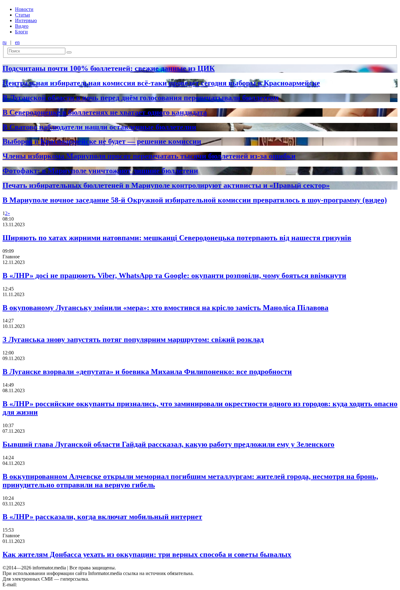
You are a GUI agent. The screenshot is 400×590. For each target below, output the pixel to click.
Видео (21, 26)
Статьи (22, 14)
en (17, 42)
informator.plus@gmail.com (45, 584)
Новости (24, 9)
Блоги (21, 31)
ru (4, 42)
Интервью (26, 20)
